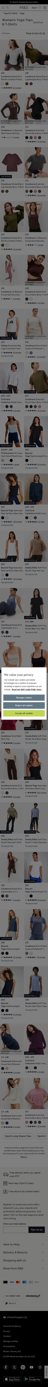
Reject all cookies (24, 705)
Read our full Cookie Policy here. (27, 689)
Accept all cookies (24, 713)
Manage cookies (24, 698)
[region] (24, 693)
